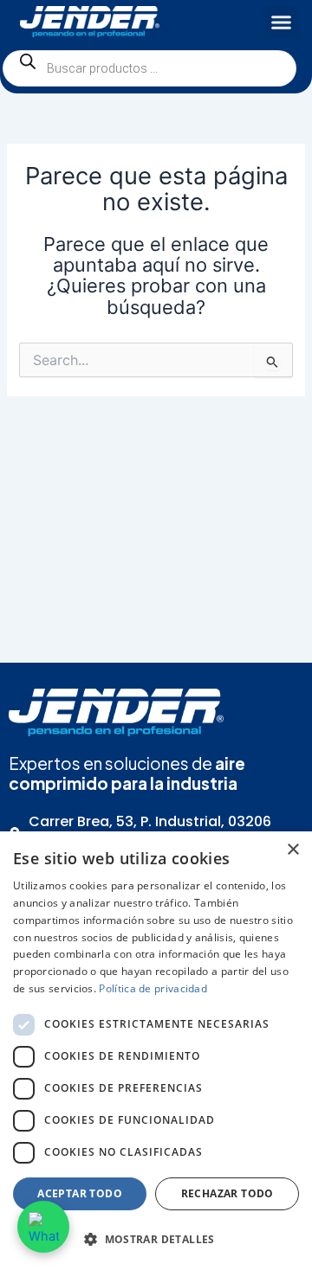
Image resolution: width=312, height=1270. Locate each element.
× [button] (292, 849)
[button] (280, 21)
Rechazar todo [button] (227, 1193)
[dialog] (156, 1050)
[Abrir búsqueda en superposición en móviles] (149, 68)
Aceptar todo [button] (79, 1193)
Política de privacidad (153, 988)
